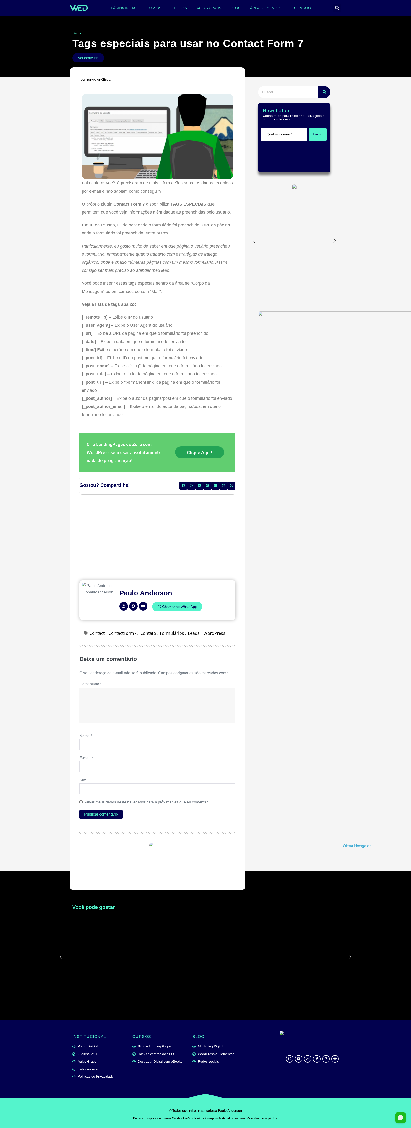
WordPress (214, 628)
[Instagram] (123, 601)
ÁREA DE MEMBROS (267, 8)
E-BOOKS (179, 8)
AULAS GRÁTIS (208, 8)
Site (82, 775)
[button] (337, 8)
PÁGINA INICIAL (124, 8)
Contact (97, 628)
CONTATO (302, 8)
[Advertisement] (157, 532)
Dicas (76, 33)
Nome (85, 731)
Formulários (172, 628)
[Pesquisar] (324, 92)
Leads (194, 628)
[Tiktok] (307, 1054)
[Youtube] (143, 601)
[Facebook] (133, 601)
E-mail (86, 753)
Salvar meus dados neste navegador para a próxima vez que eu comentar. (145, 797)
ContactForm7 (122, 628)
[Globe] (335, 1054)
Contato (148, 628)
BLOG (236, 8)
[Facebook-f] (316, 1054)
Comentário (90, 679)
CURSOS (154, 8)
